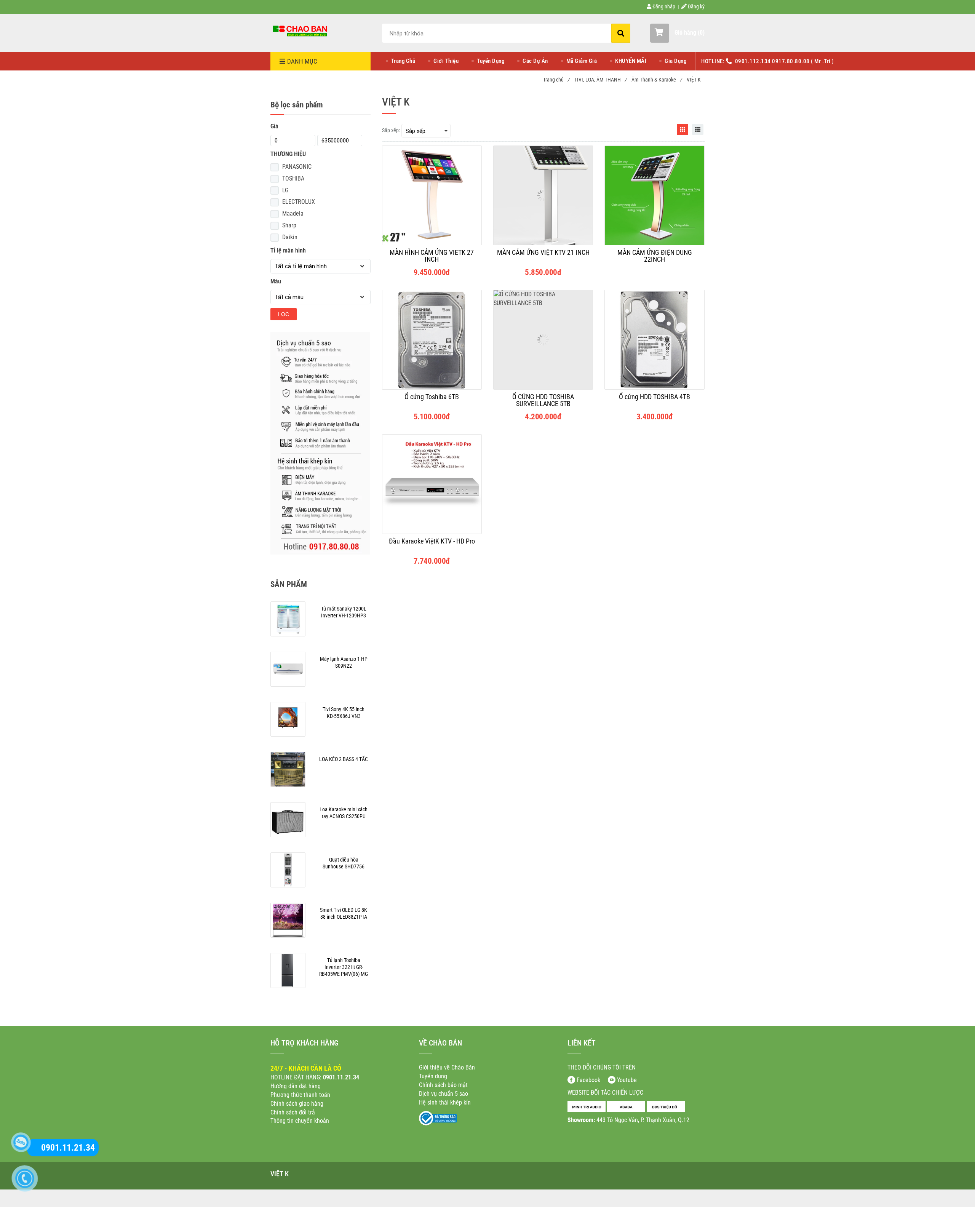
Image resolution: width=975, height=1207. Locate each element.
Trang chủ (556, 80)
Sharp (289, 225)
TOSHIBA (293, 178)
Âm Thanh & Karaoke (656, 80)
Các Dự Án (535, 61)
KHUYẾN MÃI (630, 61)
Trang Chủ (403, 61)
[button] (677, 33)
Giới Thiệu (446, 61)
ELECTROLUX (298, 201)
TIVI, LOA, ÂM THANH (600, 80)
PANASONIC (297, 166)
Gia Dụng (675, 61)
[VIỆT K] (300, 30)
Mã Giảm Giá (581, 61)
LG (285, 190)
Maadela (293, 213)
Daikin (289, 237)
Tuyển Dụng (490, 61)
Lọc (283, 314)
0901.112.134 (753, 61)
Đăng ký (696, 6)
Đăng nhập (663, 6)
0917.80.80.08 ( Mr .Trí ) (803, 61)
